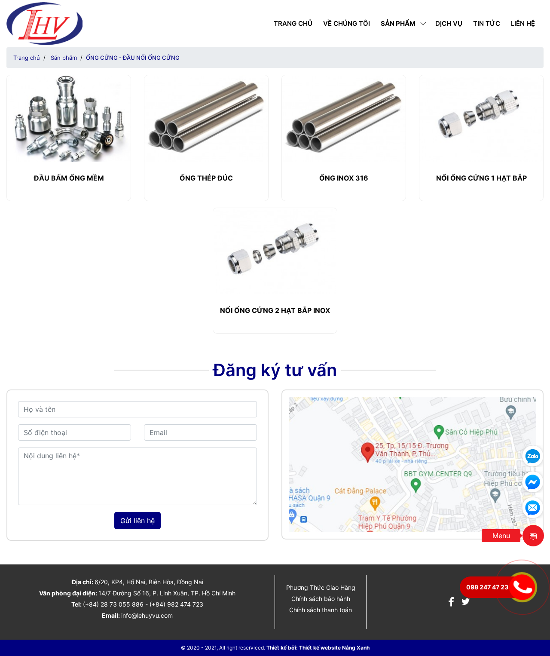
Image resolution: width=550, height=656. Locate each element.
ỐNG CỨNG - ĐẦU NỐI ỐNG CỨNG (133, 57)
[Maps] (412, 464)
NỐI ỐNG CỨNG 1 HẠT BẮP (481, 178)
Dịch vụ (448, 23)
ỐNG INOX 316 (343, 178)
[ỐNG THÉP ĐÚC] (206, 117)
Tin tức (486, 23)
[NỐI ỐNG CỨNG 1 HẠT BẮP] (481, 117)
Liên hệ (523, 23)
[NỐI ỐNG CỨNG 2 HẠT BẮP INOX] (275, 250)
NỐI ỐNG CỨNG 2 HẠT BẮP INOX (275, 310)
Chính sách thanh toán (320, 609)
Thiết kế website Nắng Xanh (334, 647)
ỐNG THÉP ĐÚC (206, 178)
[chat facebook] (532, 481)
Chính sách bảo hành (320, 598)
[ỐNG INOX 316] (344, 117)
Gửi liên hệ (137, 520)
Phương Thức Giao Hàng (320, 587)
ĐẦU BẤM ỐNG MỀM (69, 178)
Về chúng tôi (346, 23)
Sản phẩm (398, 23)
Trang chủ (293, 23)
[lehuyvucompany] (44, 22)
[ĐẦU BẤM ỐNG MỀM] (69, 117)
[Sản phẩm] (533, 535)
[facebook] (451, 603)
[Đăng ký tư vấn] (532, 507)
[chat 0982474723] (532, 455)
